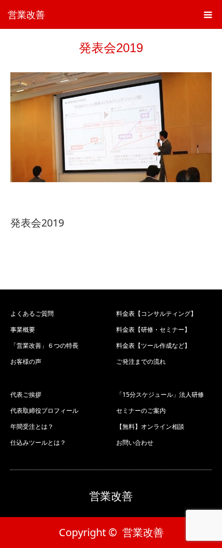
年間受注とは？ (32, 426)
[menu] (207, 14)
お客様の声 (25, 361)
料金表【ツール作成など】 (153, 345)
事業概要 (22, 329)
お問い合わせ (134, 442)
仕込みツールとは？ (38, 442)
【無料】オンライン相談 (150, 426)
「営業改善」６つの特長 (44, 345)
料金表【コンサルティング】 (156, 313)
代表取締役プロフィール (44, 410)
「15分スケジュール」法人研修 (160, 394)
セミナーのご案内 (141, 410)
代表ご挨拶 (25, 394)
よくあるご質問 (32, 313)
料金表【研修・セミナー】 (153, 329)
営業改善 (26, 14)
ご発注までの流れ (141, 361)
